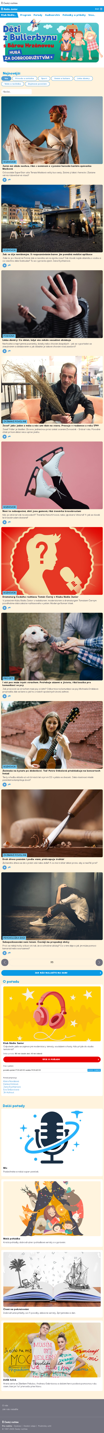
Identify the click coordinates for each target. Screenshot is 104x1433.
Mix (5, 1168)
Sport (44, 78)
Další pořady (14, 1106)
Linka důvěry (83, 78)
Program (25, 15)
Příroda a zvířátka (24, 78)
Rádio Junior (94, 1070)
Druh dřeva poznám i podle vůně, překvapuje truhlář (33, 859)
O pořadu (11, 982)
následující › (99, 962)
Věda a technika (12, 84)
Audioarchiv (52, 15)
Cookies (17, 1426)
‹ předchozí (4, 962)
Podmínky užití (44, 1426)
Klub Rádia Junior (13, 1043)
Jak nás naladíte (10, 1409)
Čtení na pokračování (16, 1309)
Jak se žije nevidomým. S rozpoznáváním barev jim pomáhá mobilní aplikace (47, 254)
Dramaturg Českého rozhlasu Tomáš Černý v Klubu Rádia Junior (41, 597)
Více (91, 15)
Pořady (38, 15)
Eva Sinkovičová (11, 1089)
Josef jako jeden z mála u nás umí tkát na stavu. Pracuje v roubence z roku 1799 (51, 425)
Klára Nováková (11, 1081)
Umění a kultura (62, 78)
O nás (5, 1405)
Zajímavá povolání (37, 84)
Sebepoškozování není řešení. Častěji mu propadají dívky (36, 942)
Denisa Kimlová (10, 1084)
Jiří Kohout (8, 1092)
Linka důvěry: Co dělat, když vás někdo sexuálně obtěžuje (37, 340)
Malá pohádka (11, 1238)
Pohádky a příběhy (74, 15)
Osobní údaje (30, 1426)
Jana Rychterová (12, 1087)
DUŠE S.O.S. (9, 1380)
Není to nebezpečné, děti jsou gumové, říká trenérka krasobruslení (42, 511)
